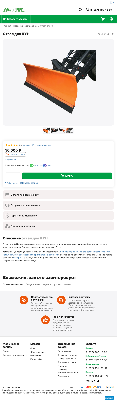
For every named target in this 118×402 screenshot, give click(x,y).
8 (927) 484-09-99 (96, 376)
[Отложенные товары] (80, 10)
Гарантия (62, 366)
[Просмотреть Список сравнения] (73, 10)
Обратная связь (38, 352)
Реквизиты (35, 355)
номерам (17, 257)
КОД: (100, 34)
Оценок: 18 (28, 145)
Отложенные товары (68, 355)
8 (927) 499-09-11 (96, 368)
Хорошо (109, 398)
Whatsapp (38, 165)
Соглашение (64, 376)
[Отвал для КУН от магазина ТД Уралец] (58, 82)
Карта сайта (36, 359)
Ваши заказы (64, 351)
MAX (49, 165)
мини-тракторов (67, 251)
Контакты (92, 380)
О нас (33, 348)
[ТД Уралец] (13, 10)
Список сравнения (67, 358)
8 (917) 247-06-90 (96, 360)
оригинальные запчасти (46, 254)
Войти (5, 351)
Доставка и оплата (67, 362)
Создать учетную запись (15, 355)
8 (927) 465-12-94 (96, 352)
